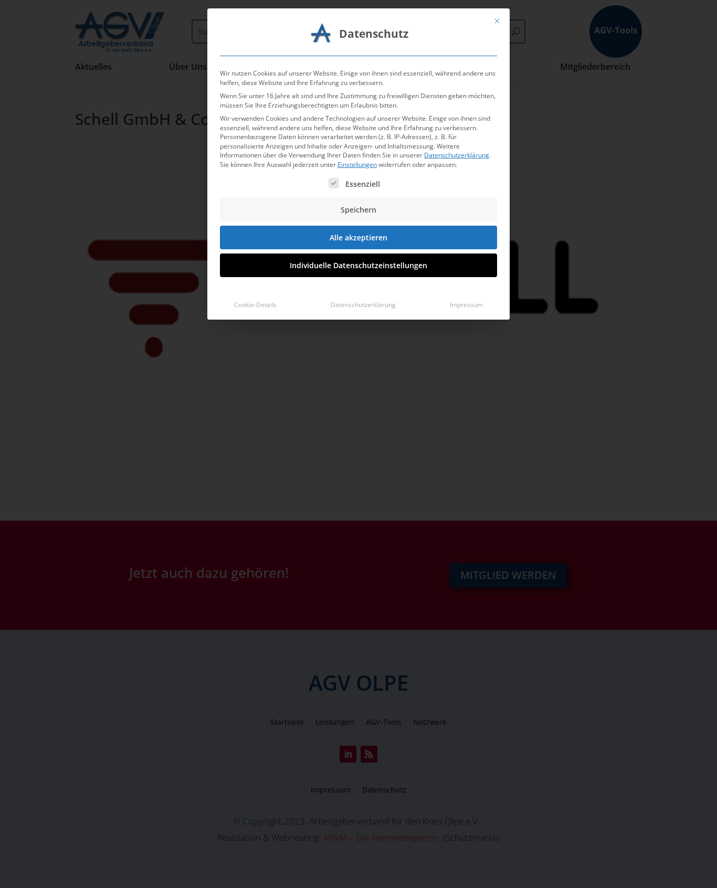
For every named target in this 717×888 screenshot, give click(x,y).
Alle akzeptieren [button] (358, 237)
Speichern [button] (358, 210)
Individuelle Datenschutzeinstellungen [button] (358, 265)
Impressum (466, 304)
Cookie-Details (255, 304)
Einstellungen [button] (357, 164)
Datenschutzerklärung (456, 155)
